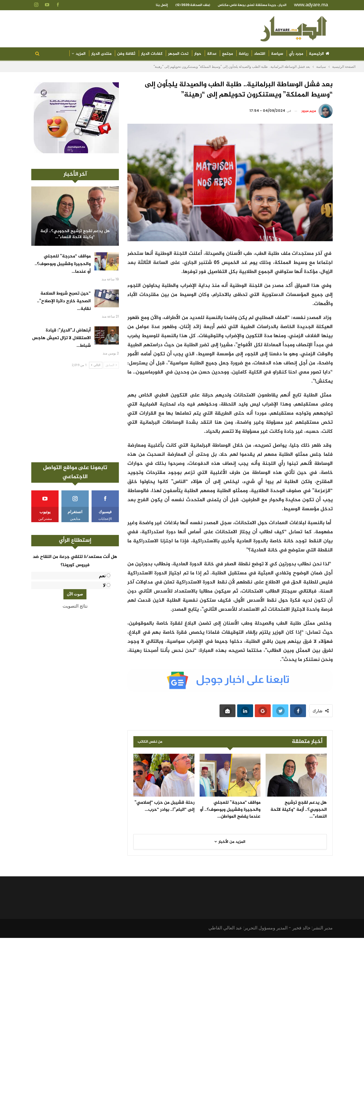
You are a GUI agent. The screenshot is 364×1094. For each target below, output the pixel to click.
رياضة (243, 54)
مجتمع (227, 54)
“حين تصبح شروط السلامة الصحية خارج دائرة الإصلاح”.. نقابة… (64, 301)
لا (104, 585)
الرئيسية (316, 54)
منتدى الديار (101, 54)
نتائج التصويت (75, 606)
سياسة (277, 54)
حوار (197, 54)
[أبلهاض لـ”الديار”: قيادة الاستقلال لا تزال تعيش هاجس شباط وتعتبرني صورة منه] (106, 335)
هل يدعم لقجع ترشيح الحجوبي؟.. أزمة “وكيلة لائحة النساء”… (75, 234)
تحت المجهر (178, 54)
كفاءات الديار (151, 54)
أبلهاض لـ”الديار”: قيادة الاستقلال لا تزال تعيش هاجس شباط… (61, 338)
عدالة (211, 54)
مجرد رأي (296, 54)
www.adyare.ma (311, 4)
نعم (102, 575)
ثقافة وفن (126, 54)
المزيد (81, 54)
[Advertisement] (75, 415)
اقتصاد (259, 54)
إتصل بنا (162, 5)
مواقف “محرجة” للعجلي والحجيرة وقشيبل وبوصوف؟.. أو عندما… (63, 264)
